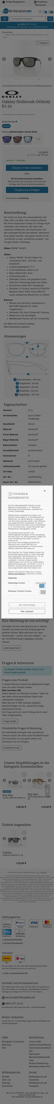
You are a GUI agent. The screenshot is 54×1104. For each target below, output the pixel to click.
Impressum (12, 578)
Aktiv (42, 586)
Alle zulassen (27, 611)
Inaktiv (43, 592)
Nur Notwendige (27, 605)
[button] (42, 586)
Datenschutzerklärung (16, 574)
